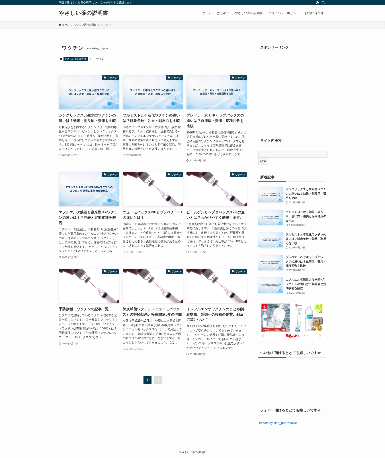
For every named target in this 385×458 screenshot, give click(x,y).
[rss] (317, 2)
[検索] (323, 2)
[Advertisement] (292, 95)
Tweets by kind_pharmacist (277, 423)
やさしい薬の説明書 (83, 13)
